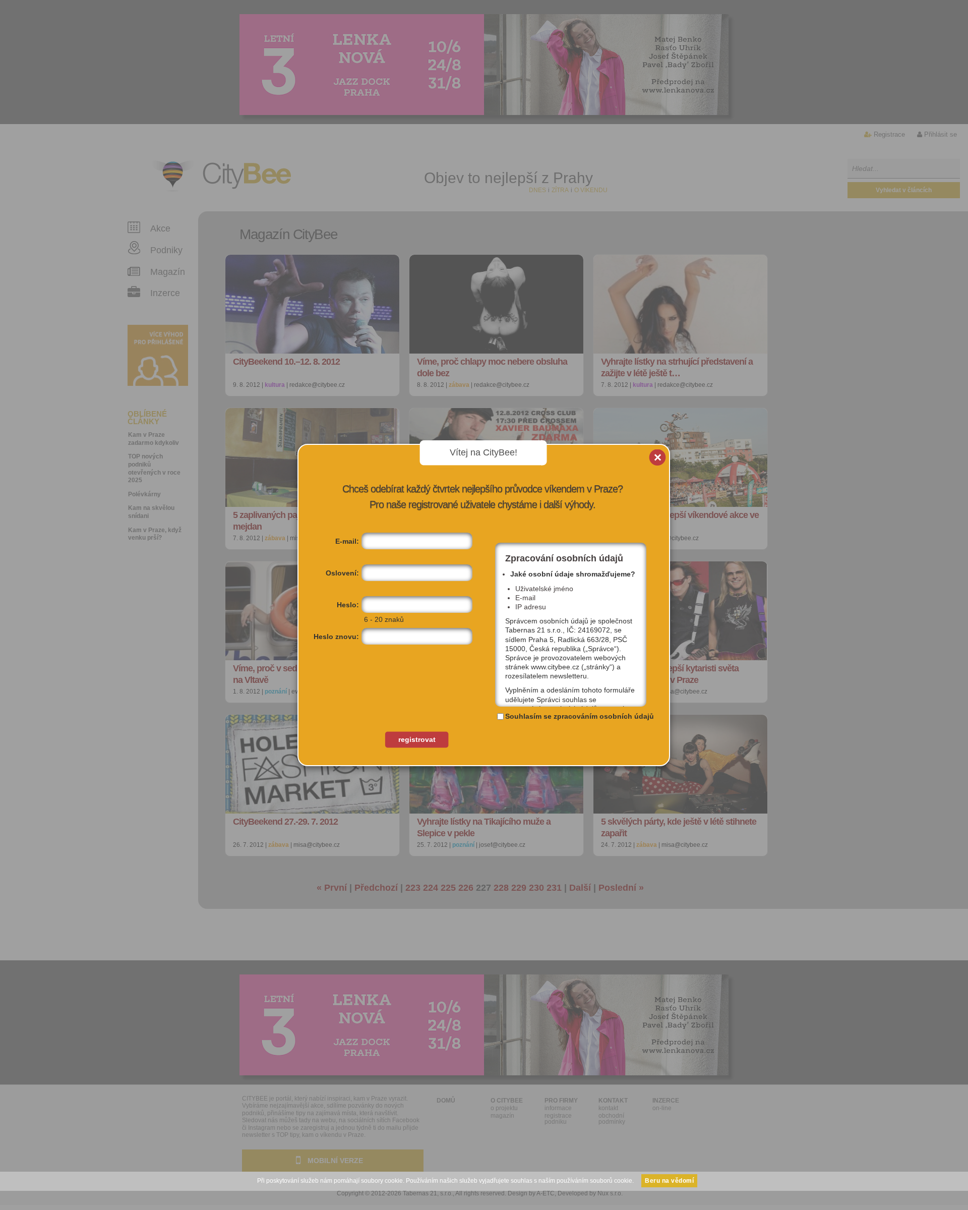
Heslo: (348, 605)
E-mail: (347, 541)
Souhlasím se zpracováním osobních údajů (579, 716)
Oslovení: (342, 573)
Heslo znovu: (336, 636)
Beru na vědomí (669, 1180)
